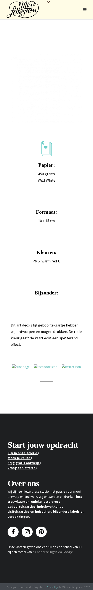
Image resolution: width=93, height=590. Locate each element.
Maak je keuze (19, 458)
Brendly (52, 587)
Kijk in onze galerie (23, 453)
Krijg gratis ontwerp (24, 463)
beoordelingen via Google (55, 552)
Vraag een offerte (22, 468)
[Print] (21, 367)
